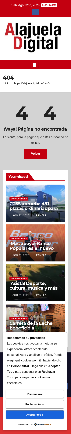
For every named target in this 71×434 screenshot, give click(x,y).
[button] (64, 65)
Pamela (40, 215)
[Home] (6, 65)
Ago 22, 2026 (20, 215)
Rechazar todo (34, 404)
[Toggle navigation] (34, 65)
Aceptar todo (34, 414)
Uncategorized (19, 199)
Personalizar (35, 393)
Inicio (6, 83)
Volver (35, 153)
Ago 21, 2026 (20, 255)
